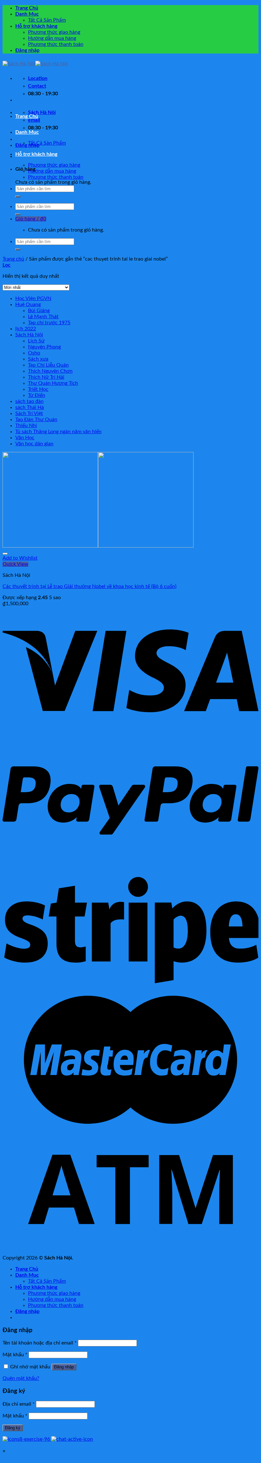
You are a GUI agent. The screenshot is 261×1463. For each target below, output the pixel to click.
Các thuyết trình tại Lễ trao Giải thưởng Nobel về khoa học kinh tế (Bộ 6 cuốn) (89, 586)
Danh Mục (27, 14)
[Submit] (17, 196)
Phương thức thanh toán (55, 44)
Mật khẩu (15, 1354)
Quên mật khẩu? (21, 1378)
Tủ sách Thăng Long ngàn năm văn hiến (58, 431)
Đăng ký (12, 1427)
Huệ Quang (28, 304)
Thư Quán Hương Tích (53, 383)
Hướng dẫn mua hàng (52, 38)
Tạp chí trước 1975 (49, 322)
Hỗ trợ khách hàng (36, 26)
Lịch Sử (36, 340)
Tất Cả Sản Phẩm (47, 20)
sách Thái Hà (29, 407)
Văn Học (24, 437)
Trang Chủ (26, 8)
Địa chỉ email (19, 1404)
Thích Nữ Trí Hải (46, 377)
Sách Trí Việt (29, 413)
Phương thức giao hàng (54, 32)
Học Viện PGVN (33, 298)
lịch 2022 (25, 328)
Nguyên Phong (44, 346)
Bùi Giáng (39, 310)
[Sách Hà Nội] (35, 63)
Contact (37, 86)
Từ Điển (36, 395)
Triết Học (38, 389)
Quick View (15, 564)
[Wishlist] (5, 554)
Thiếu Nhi (26, 425)
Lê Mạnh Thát (43, 316)
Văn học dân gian (34, 443)
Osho (34, 352)
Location (37, 78)
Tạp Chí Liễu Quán (48, 365)
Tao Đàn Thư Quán (36, 419)
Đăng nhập (64, 1367)
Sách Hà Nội (29, 334)
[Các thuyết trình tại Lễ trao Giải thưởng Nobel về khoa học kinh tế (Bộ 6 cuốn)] (98, 546)
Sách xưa (38, 359)
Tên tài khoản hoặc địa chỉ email (40, 1342)
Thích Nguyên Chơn (50, 371)
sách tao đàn (29, 401)
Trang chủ (13, 259)
